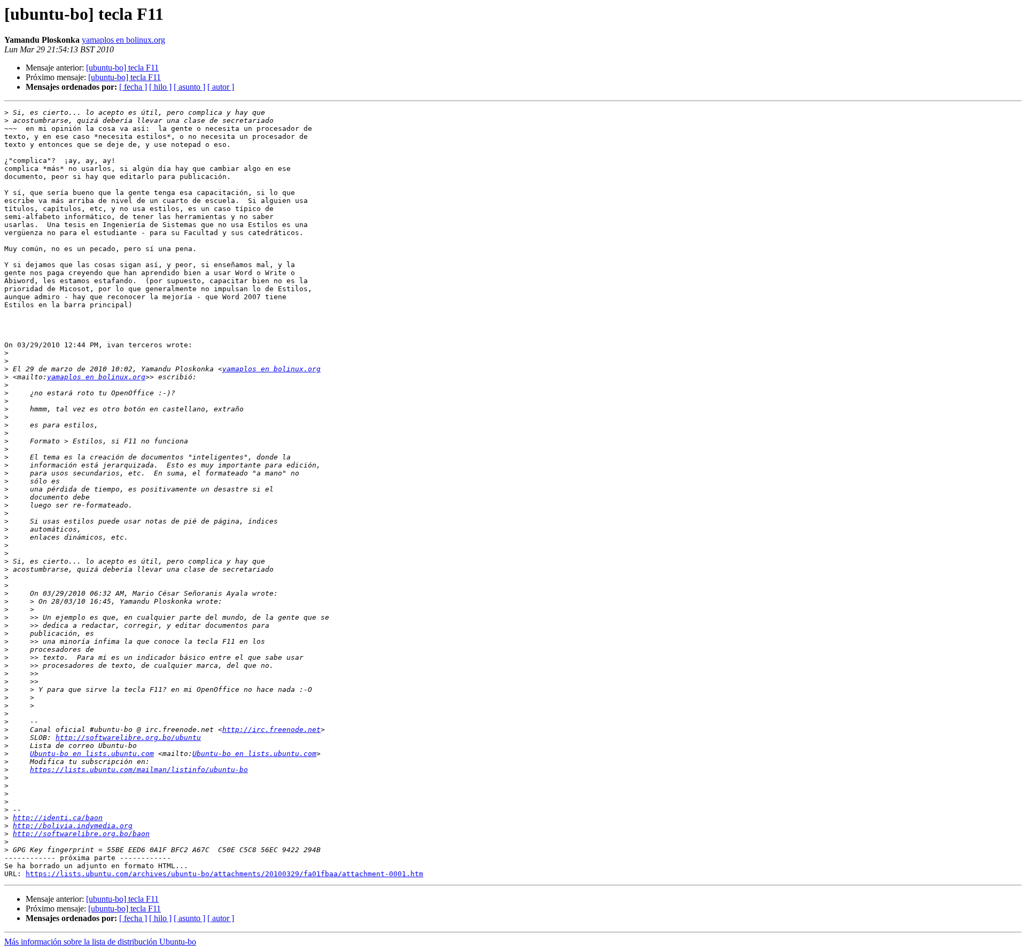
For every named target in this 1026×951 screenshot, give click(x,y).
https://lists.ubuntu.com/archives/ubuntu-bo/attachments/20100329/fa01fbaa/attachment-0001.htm (224, 874)
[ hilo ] (160, 86)
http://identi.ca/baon (58, 818)
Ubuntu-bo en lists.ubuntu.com (92, 754)
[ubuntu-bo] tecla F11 (122, 67)
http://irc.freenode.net (271, 730)
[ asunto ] (189, 86)
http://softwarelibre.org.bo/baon (81, 834)
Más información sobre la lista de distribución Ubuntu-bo (100, 941)
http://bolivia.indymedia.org (73, 826)
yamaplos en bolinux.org (123, 39)
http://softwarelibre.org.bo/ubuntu (128, 738)
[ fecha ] (133, 86)
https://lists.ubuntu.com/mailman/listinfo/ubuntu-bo (139, 770)
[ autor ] (220, 86)
